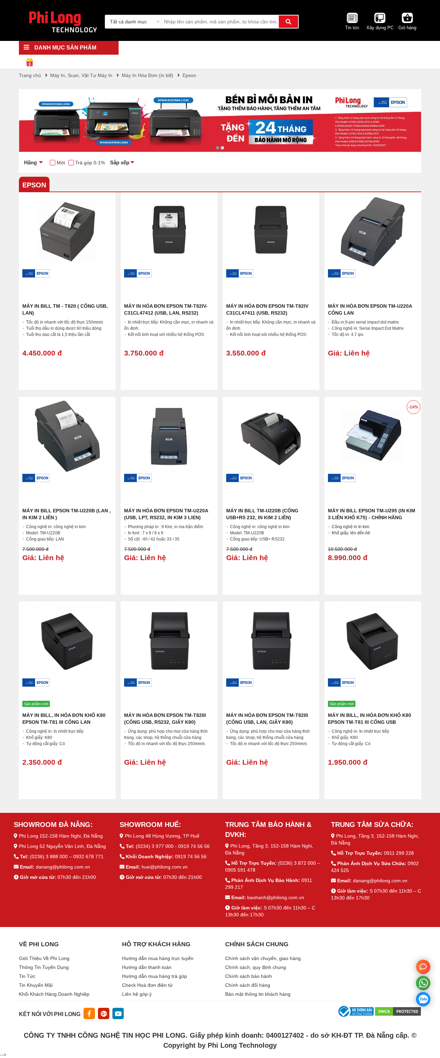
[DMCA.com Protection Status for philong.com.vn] (398, 1011)
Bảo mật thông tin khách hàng (257, 994)
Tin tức (352, 27)
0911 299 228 (399, 853)
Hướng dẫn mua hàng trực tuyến (158, 958)
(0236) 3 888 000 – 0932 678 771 (66, 856)
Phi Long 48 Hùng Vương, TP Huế (162, 836)
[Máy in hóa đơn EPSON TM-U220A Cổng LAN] (373, 232)
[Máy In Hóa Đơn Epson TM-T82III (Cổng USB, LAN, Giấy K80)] (271, 641)
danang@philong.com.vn (63, 867)
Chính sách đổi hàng (247, 985)
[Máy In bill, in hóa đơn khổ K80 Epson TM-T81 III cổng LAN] (67, 641)
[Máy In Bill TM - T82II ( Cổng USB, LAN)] (67, 232)
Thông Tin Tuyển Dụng (44, 967)
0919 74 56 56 (191, 856)
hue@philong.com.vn (165, 867)
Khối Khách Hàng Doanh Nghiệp (54, 994)
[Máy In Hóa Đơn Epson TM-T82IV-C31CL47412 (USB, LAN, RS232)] (169, 232)
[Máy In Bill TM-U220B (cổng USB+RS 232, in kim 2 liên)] (271, 436)
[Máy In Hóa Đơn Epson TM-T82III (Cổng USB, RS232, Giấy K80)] (169, 641)
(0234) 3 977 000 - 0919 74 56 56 (173, 846)
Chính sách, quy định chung (255, 967)
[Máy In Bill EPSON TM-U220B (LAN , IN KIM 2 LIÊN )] (67, 436)
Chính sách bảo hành (248, 976)
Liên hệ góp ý (137, 994)
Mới (61, 162)
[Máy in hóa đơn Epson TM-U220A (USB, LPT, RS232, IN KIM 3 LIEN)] (169, 436)
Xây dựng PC (380, 27)
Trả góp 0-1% (90, 162)
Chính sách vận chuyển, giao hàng (263, 958)
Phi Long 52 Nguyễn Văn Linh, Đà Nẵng (62, 846)
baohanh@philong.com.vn (275, 897)
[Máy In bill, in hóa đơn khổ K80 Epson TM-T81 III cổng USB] (373, 641)
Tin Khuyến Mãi (36, 985)
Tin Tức (27, 976)
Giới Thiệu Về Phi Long (44, 958)
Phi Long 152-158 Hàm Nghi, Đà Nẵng (61, 836)
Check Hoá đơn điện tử (147, 985)
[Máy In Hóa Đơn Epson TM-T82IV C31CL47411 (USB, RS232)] (271, 232)
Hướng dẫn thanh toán (147, 967)
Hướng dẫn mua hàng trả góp (154, 976)
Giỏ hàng (407, 27)
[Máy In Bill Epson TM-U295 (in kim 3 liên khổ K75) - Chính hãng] (373, 436)
